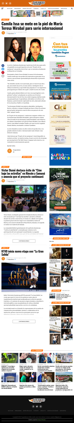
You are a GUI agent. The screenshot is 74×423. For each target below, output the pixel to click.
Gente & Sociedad (53, 8)
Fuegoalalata (11, 33)
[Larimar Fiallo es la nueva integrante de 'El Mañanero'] (55, 281)
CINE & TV (43, 8)
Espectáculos (27, 8)
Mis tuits (51, 241)
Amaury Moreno (41, 419)
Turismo (36, 8)
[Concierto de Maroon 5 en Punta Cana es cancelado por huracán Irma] (55, 261)
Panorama (17, 8)
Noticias (9, 8)
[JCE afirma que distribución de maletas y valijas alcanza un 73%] (67, 277)
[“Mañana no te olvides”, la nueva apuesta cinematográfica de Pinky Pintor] (67, 253)
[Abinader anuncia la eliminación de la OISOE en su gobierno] (55, 269)
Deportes (64, 8)
